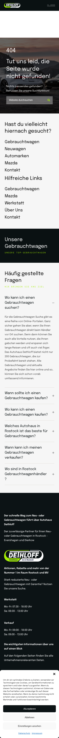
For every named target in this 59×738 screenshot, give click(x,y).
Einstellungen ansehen (29, 726)
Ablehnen (29, 717)
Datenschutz (24, 733)
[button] (54, 674)
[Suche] (49, 100)
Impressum (37, 733)
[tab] (29, 302)
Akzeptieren (29, 708)
